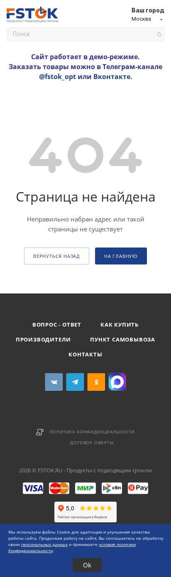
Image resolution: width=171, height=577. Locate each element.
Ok (87, 565)
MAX (117, 382)
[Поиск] (159, 34)
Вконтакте (111, 76)
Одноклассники (96, 382)
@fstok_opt (57, 76)
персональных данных (44, 544)
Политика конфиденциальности (92, 432)
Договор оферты (92, 442)
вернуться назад (56, 256)
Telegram (75, 382)
